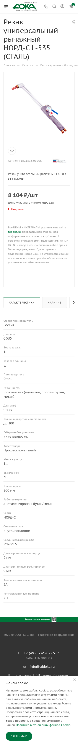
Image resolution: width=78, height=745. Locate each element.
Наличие (55, 302)
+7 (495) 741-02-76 (40, 653)
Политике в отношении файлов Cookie (43, 725)
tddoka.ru (14, 231)
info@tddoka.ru (42, 666)
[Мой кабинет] (62, 7)
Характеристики (22, 302)
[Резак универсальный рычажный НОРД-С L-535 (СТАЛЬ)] (39, 108)
